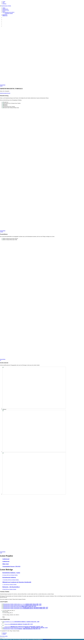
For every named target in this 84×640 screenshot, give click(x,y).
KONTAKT (7, 93)
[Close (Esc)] (0, 637)
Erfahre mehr (48, 639)
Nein (45, 639)
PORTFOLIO (2, 93)
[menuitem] (43, 7)
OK (43, 639)
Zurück (1, 84)
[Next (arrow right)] (1, 638)
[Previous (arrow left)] (0, 638)
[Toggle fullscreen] (2, 637)
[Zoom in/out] (4, 637)
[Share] (1, 637)
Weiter (4, 84)
